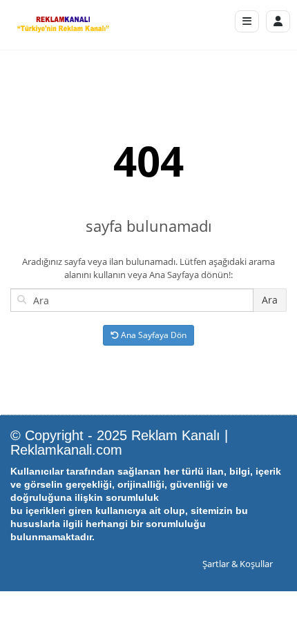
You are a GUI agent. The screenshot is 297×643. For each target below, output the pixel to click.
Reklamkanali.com (66, 449)
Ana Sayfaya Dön (152, 335)
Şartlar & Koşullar (237, 563)
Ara (270, 299)
